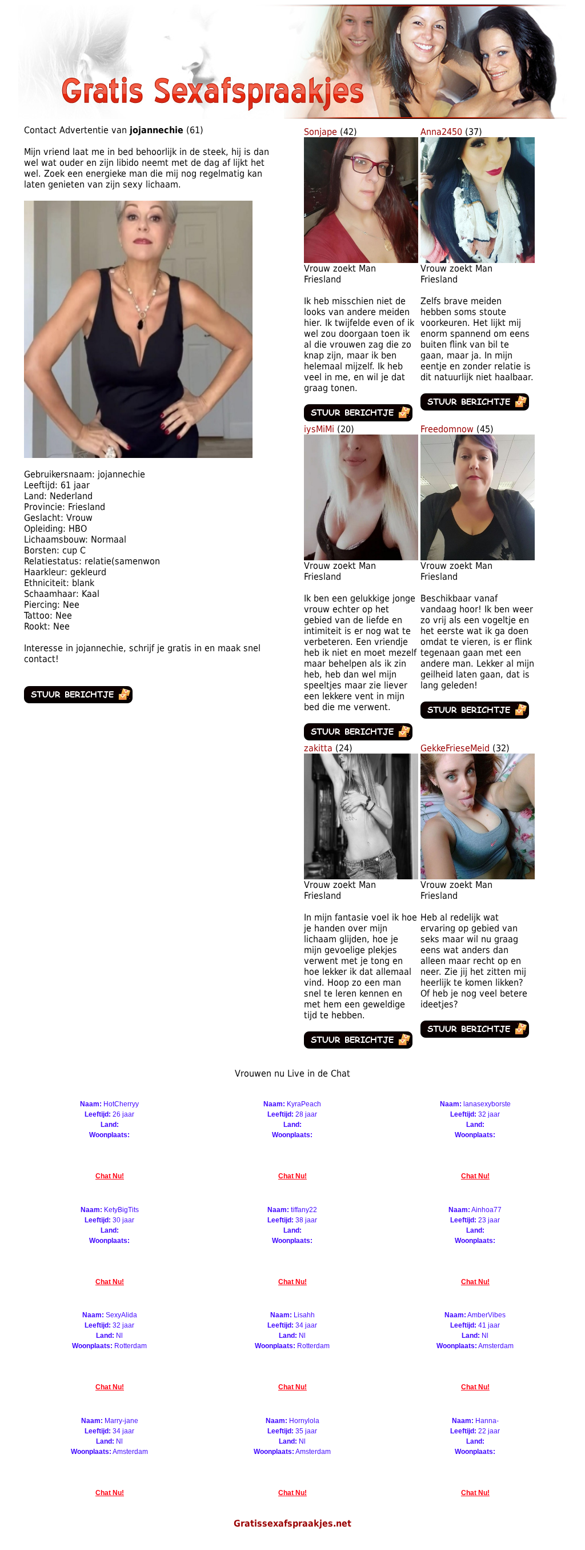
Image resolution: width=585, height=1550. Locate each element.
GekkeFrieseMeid (455, 748)
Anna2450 (441, 131)
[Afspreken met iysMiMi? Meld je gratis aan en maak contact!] (361, 557)
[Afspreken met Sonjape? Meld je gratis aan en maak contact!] (361, 259)
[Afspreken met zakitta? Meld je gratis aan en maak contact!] (361, 876)
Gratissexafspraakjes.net (292, 1523)
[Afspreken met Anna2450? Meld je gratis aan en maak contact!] (477, 259)
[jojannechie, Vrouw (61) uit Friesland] (138, 454)
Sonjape (320, 131)
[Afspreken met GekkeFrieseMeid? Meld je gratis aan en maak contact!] (477, 876)
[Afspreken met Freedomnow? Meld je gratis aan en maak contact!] (477, 557)
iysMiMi (319, 429)
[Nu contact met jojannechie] (78, 700)
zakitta (318, 748)
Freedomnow (447, 429)
